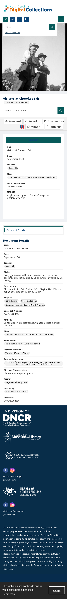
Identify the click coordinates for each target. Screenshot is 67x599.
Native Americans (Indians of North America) (25, 305)
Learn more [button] (9, 594)
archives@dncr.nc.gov (12, 476)
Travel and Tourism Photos (17, 102)
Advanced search (12, 32)
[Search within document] (60, 110)
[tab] (33, 140)
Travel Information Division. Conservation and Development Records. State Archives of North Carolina (33, 363)
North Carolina (12, 301)
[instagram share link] (12, 470)
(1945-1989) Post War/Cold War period (22, 343)
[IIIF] (22, 126)
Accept (56, 590)
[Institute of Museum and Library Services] (22, 437)
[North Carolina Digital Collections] (28, 8)
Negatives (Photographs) (16, 382)
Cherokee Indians (29, 301)
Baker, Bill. (13, 168)
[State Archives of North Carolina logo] (22, 456)
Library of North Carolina (16, 391)
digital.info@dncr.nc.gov (13, 511)
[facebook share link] (5, 470)
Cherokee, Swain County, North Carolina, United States (32, 177)
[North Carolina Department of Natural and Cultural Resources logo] (17, 418)
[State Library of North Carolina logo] (22, 491)
